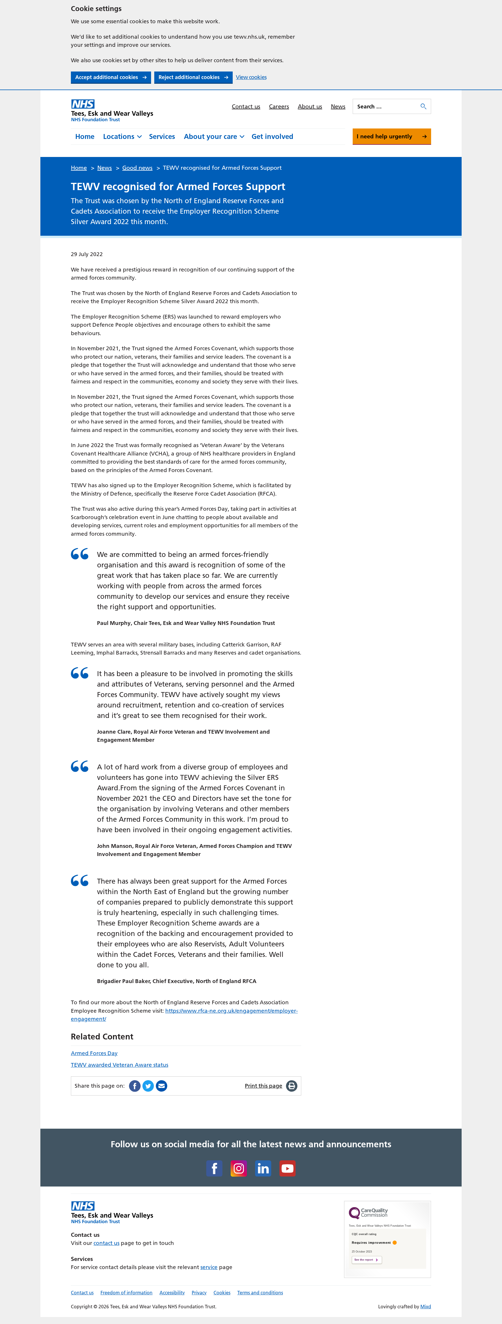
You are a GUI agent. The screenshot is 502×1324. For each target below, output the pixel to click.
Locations (119, 136)
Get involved (272, 136)
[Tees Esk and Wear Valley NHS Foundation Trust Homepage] (112, 110)
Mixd (425, 1306)
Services (162, 136)
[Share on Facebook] (135, 1086)
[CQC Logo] (368, 1218)
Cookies (222, 1293)
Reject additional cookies (189, 77)
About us (310, 106)
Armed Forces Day (94, 1053)
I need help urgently (384, 136)
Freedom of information (127, 1293)
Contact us (246, 106)
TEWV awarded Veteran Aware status (119, 1065)
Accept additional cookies (106, 77)
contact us (106, 1243)
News (338, 106)
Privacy (199, 1293)
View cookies (251, 77)
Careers (279, 106)
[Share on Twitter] (148, 1086)
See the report (363, 1259)
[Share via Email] (161, 1086)
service (209, 1267)
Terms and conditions (260, 1293)
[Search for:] (386, 106)
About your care (210, 136)
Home (84, 136)
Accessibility (172, 1293)
